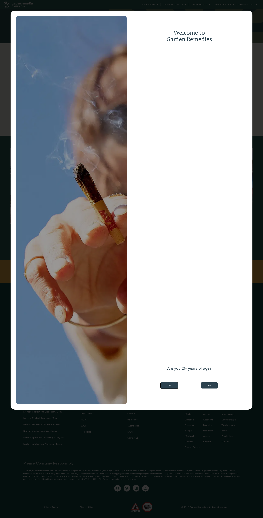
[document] (131, 259)
